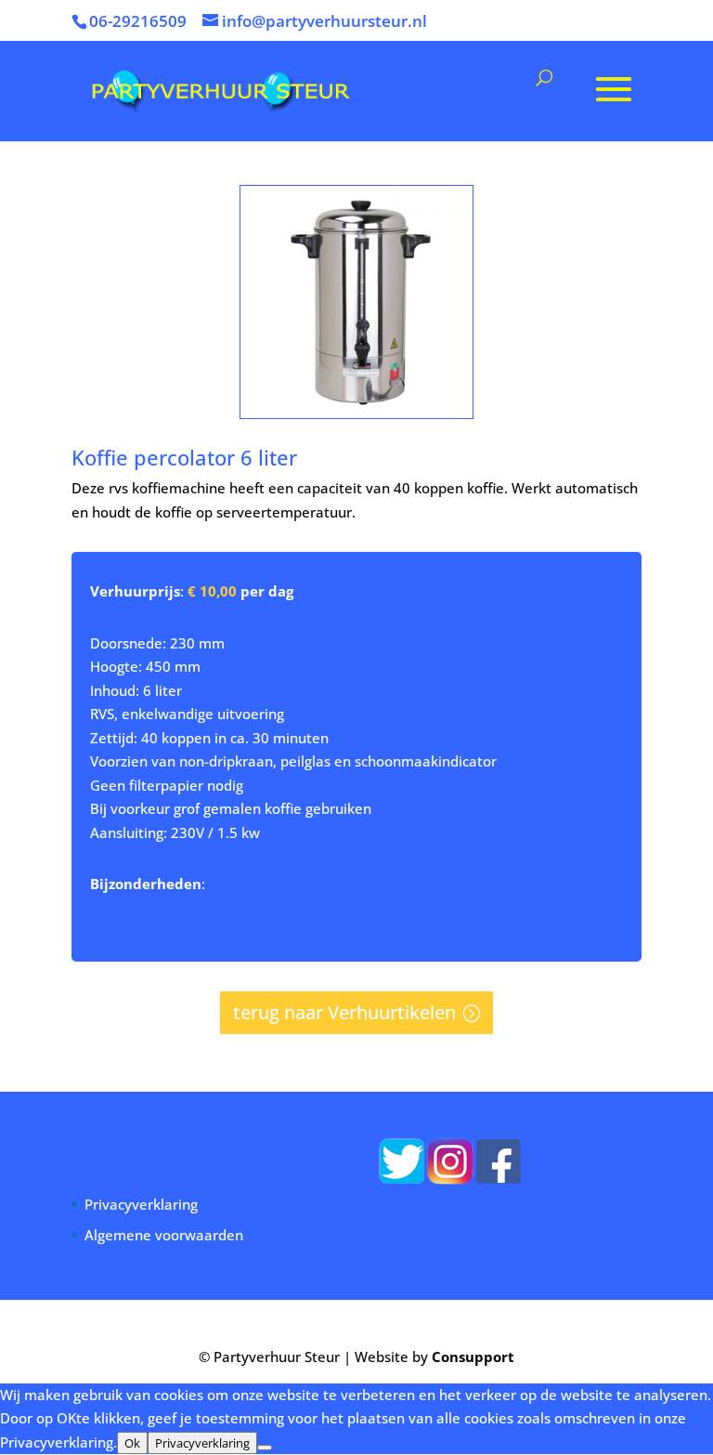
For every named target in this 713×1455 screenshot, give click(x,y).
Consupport (473, 1356)
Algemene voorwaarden (163, 1235)
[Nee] (264, 1447)
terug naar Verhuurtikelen (344, 1012)
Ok (132, 1443)
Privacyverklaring (141, 1204)
